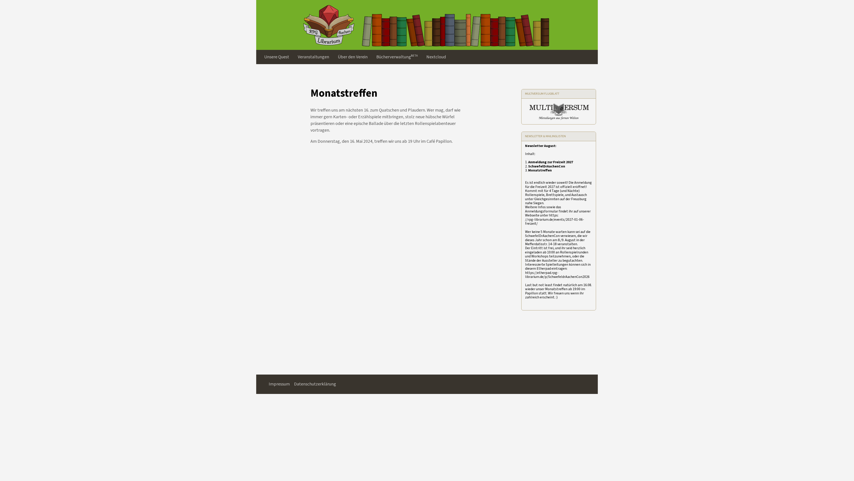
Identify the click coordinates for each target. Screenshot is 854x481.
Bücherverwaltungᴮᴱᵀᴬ (397, 57)
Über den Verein (353, 57)
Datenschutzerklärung (315, 384)
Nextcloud (436, 57)
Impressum (279, 384)
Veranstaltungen (313, 57)
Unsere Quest (276, 57)
